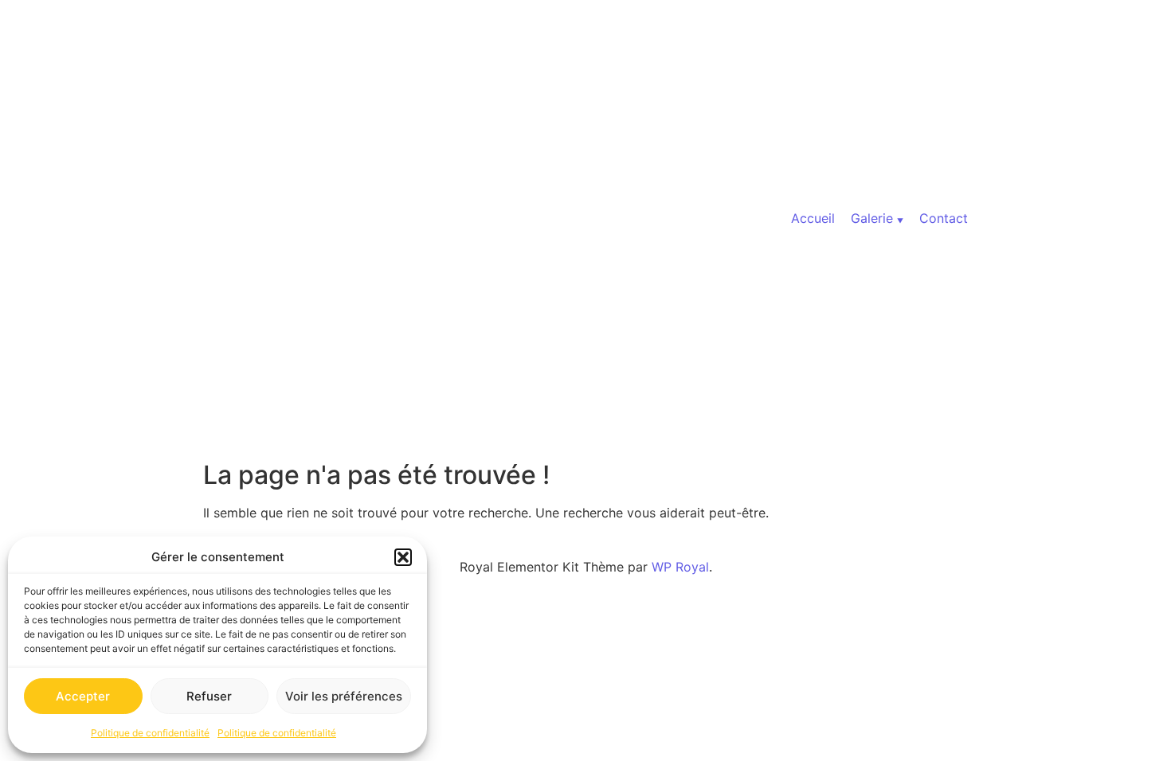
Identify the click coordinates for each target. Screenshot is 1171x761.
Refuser (209, 696)
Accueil (813, 218)
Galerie (872, 218)
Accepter (83, 696)
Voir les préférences (343, 696)
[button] (403, 557)
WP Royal (680, 567)
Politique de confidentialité (150, 733)
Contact (943, 218)
